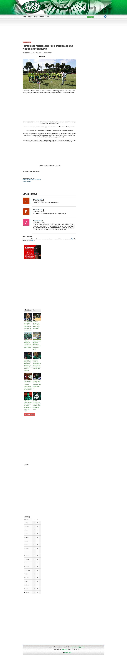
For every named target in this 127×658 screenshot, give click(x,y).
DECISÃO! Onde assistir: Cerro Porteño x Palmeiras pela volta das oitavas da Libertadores (28, 385)
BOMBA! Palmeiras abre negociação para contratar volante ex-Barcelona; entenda (37, 405)
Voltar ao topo (67, 652)
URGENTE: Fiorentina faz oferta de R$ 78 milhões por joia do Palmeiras (36, 325)
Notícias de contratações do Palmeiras (32, 179)
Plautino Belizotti (38, 210)
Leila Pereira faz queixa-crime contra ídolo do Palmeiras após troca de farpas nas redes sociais (28, 326)
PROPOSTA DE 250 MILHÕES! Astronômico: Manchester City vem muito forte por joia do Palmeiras (28, 365)
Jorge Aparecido (38, 199)
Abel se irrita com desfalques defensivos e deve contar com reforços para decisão (37, 345)
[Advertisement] (79, 5)
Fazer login (90, 17)
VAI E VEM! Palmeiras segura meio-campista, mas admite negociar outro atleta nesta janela (28, 405)
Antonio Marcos (38, 220)
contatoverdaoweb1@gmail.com (77, 647)
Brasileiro (27, 516)
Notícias (30, 16)
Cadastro (36, 16)
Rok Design (64, 649)
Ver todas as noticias (29, 414)
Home (24, 16)
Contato (47, 16)
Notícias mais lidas (27, 181)
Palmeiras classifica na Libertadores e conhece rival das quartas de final (28, 344)
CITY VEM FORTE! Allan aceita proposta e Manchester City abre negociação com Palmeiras (37, 364)
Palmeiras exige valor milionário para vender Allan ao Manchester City (37, 385)
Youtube (42, 16)
